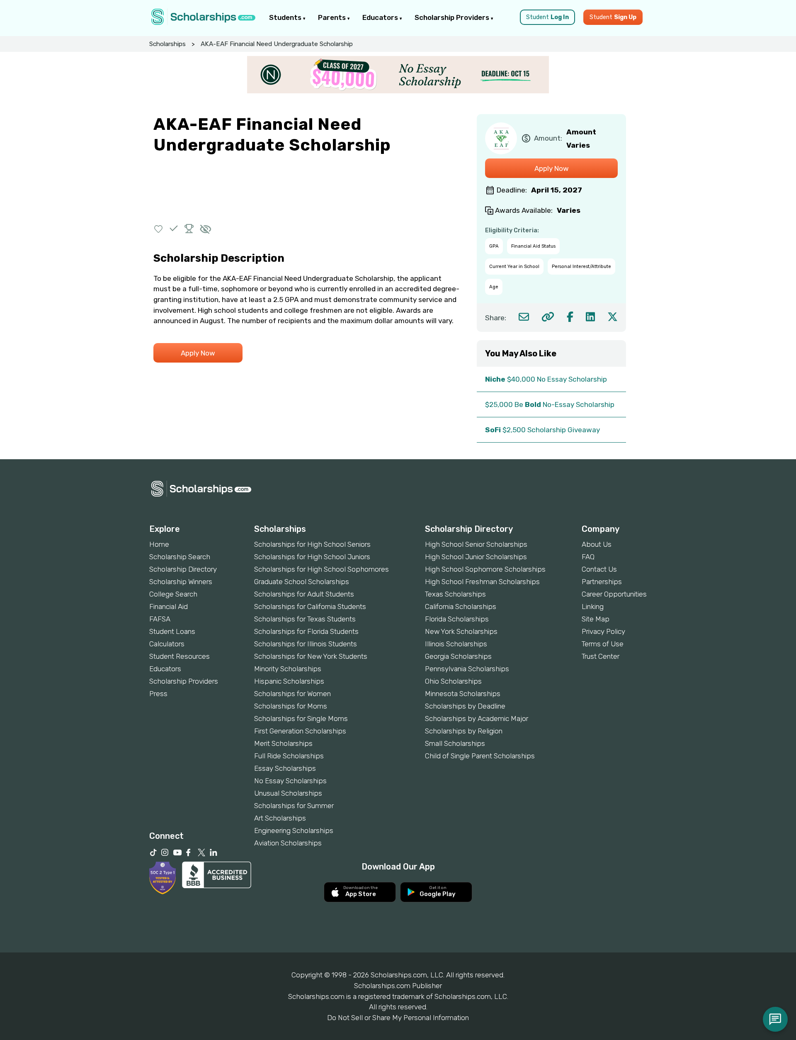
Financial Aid (168, 606)
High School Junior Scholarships (476, 557)
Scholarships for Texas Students (305, 619)
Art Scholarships (280, 818)
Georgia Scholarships (458, 656)
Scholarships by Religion (463, 731)
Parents (332, 17)
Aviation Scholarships (288, 843)
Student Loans (172, 631)
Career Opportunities (614, 594)
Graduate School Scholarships (301, 581)
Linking (593, 606)
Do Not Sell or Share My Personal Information (398, 1017)
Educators (381, 17)
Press (158, 693)
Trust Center (600, 656)
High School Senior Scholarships (476, 544)
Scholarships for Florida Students (306, 631)
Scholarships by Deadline (465, 706)
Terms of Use (603, 644)
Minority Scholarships (287, 669)
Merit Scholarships (283, 743)
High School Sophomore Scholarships (485, 569)
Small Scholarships (455, 743)
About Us (597, 544)
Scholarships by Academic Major (476, 718)
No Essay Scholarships (290, 781)
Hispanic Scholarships (289, 681)
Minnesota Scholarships (462, 693)
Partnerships (602, 581)
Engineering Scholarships (293, 830)
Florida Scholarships (457, 619)
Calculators (166, 644)
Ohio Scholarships (453, 681)
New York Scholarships (461, 631)
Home (159, 544)
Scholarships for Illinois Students (305, 644)
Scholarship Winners (180, 581)
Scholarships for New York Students (310, 656)
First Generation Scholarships (300, 731)
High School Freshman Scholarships (482, 581)
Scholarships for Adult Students (304, 594)
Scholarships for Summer (294, 805)
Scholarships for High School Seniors (312, 544)
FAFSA (159, 619)
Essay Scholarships (285, 768)
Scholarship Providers (453, 17)
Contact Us (599, 569)
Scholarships (167, 44)
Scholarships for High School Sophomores (321, 569)
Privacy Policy (603, 631)
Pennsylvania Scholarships (467, 669)
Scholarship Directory (183, 569)
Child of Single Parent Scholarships (480, 756)
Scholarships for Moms (290, 706)
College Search (173, 594)
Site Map (595, 619)
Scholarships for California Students (310, 606)
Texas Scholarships (455, 594)
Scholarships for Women (292, 693)
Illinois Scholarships (456, 644)
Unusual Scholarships (288, 793)
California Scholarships (460, 606)
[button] (158, 228)
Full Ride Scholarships (289, 756)
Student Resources (179, 656)
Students (286, 17)
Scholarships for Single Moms (301, 718)
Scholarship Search (179, 557)
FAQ (588, 557)
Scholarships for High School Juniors (312, 557)
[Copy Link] (547, 317)
